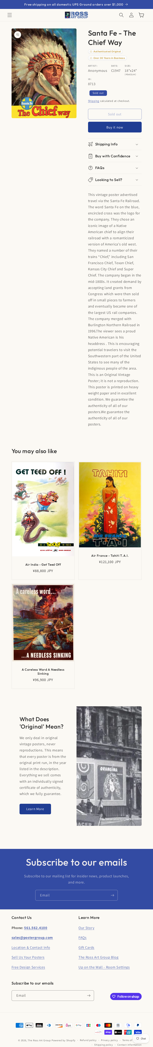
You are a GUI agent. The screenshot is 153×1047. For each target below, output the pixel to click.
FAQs (82, 937)
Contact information (129, 1044)
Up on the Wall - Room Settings (104, 967)
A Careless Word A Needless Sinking (43, 671)
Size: (128, 65)
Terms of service (132, 1040)
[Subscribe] (112, 895)
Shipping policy (103, 1044)
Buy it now (114, 127)
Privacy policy (109, 1040)
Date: (114, 65)
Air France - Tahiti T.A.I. (110, 555)
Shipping (93, 101)
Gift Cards (86, 947)
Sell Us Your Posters (28, 957)
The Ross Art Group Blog (98, 957)
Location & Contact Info (31, 947)
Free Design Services (28, 967)
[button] (10, 15)
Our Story (86, 927)
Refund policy (88, 1040)
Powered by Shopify (64, 1040)
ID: (90, 79)
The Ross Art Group (39, 1040)
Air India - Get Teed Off (43, 564)
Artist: (93, 65)
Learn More (35, 809)
